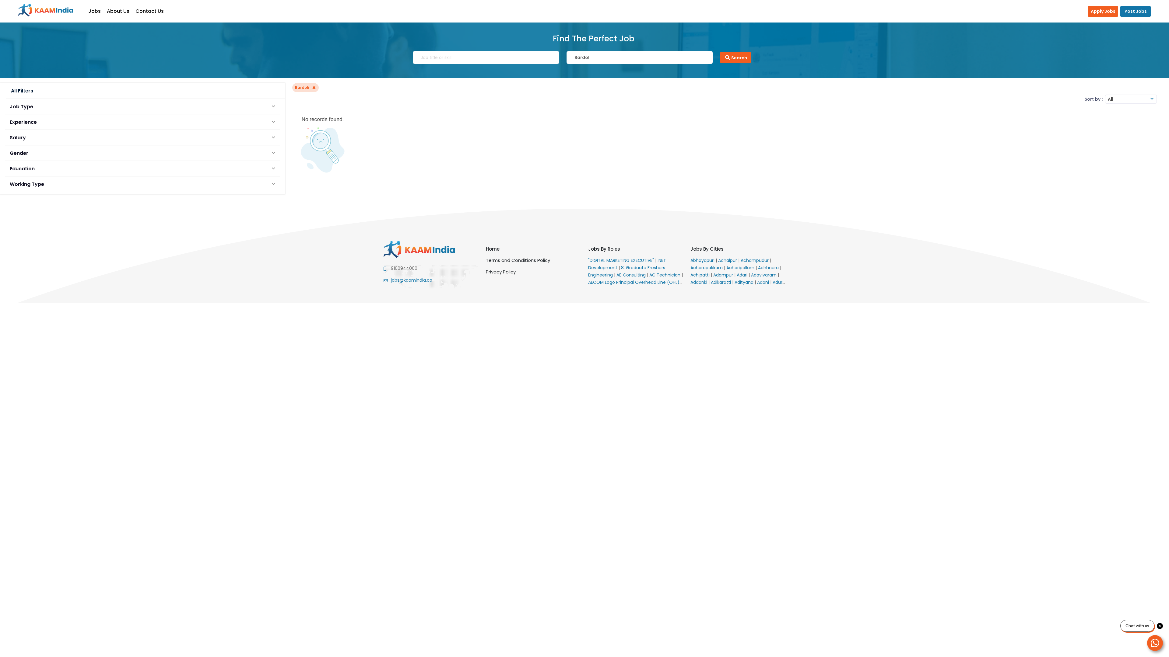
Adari (743, 275)
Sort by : (1094, 99)
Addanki (699, 282)
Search (739, 58)
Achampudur (755, 260)
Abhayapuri (703, 260)
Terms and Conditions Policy (518, 260)
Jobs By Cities (707, 249)
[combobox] (1131, 99)
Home (493, 249)
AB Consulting (631, 275)
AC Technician (665, 275)
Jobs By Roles (604, 249)
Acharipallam (741, 268)
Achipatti (700, 275)
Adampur (723, 275)
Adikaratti (721, 282)
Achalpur (728, 260)
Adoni (763, 282)
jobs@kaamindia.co (411, 280)
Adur (778, 282)
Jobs (94, 11)
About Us (118, 11)
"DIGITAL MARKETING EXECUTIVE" (621, 260)
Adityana (745, 282)
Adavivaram (764, 275)
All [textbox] (1110, 99)
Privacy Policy (501, 272)
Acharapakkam (707, 268)
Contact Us (149, 11)
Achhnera (769, 268)
